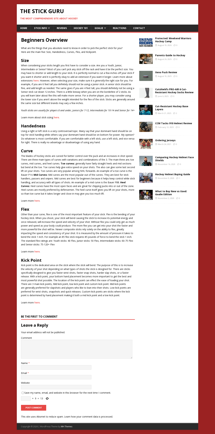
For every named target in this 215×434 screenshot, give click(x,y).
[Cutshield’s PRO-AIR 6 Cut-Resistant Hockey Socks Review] (146, 95)
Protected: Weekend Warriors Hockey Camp (173, 40)
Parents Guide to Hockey (170, 55)
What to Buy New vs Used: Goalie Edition (171, 193)
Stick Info (40, 28)
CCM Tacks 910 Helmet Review (173, 123)
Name (24, 363)
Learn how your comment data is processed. (88, 416)
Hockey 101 (81, 28)
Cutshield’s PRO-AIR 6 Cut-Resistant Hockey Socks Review (174, 91)
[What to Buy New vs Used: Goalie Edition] (146, 197)
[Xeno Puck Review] (146, 78)
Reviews (62, 28)
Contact (139, 28)
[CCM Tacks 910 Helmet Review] (146, 129)
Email (24, 373)
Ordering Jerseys (165, 140)
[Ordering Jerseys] (146, 146)
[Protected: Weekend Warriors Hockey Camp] (146, 44)
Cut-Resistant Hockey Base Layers (171, 108)
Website (25, 382)
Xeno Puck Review (166, 72)
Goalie (99, 28)
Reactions (119, 28)
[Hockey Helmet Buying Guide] (146, 180)
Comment (26, 337)
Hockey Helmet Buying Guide (172, 174)
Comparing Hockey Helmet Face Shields (174, 159)
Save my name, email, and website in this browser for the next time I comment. (67, 392)
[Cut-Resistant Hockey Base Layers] (146, 112)
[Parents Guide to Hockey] (146, 61)
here (36, 80)
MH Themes (66, 426)
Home (23, 28)
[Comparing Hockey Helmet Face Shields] (146, 163)
